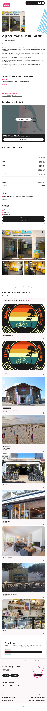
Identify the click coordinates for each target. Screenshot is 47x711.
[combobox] (23, 153)
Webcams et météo (6, 695)
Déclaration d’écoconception (38, 697)
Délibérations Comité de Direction (37, 700)
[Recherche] (39, 3)
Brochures (42, 692)
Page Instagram (6, 214)
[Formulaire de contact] (31, 279)
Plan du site (42, 695)
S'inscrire (23, 652)
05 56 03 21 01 (14, 675)
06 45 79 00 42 (23, 217)
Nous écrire (23, 220)
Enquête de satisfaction (7, 700)
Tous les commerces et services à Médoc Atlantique (15, 300)
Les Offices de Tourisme (9, 678)
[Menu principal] (42, 3)
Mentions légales (6, 692)
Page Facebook (6, 212)
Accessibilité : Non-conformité (9, 697)
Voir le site (5, 211)
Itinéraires (38, 674)
